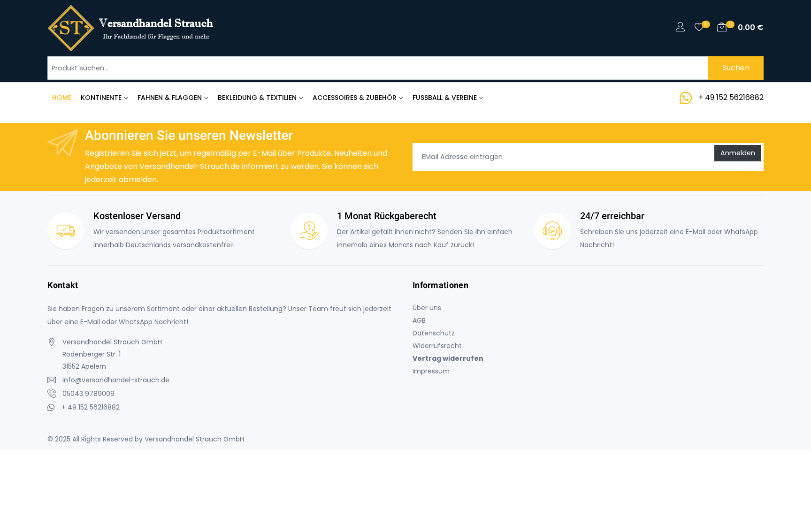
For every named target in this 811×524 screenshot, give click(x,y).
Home (61, 97)
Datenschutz (434, 333)
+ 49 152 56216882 (731, 97)
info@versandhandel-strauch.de (115, 380)
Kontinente (101, 97)
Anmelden (737, 153)
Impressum (431, 371)
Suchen (736, 67)
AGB (419, 320)
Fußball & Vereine (445, 97)
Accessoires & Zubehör (355, 97)
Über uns (427, 307)
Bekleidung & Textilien (257, 97)
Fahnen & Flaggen (170, 97)
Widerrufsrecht (437, 345)
